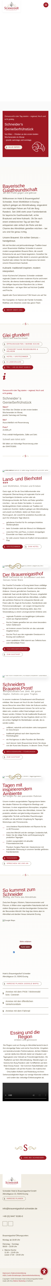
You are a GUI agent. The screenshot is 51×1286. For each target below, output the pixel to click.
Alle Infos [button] (14, 147)
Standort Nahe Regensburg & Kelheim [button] (22, 350)
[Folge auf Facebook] (5, 1223)
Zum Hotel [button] (33, 546)
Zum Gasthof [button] (13, 654)
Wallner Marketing (19, 1281)
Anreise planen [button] (15, 1198)
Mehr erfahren (25, 941)
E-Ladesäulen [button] (14, 362)
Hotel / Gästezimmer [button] (17, 356)
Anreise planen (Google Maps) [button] (23, 983)
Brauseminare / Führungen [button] (21, 752)
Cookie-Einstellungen (14, 1275)
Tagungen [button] (12, 99)
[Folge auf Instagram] (10, 1223)
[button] (45, 4)
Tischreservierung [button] (17, 649)
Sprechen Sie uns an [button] (17, 863)
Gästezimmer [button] (13, 546)
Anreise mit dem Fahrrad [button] (18, 1011)
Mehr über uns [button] (15, 310)
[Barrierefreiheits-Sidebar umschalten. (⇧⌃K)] (44, 1271)
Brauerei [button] (11, 75)
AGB (4, 1275)
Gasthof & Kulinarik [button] (17, 51)
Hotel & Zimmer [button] (15, 27)
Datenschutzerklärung (18, 1273)
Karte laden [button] (25, 947)
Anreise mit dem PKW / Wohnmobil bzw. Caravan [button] (23, 993)
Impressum (6, 1273)
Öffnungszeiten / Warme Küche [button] (23, 344)
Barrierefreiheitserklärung (31, 1275)
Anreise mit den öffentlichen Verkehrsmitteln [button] (19, 1002)
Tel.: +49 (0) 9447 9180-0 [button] (19, 367)
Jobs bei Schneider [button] (34, 1158)
